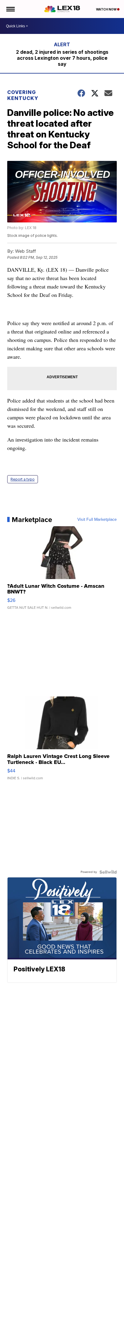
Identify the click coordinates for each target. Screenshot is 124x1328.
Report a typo (23, 479)
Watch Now (106, 9)
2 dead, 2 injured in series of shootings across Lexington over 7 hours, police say (62, 58)
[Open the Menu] (10, 9)
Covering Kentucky (22, 95)
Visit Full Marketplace (97, 520)
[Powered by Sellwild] (108, 872)
